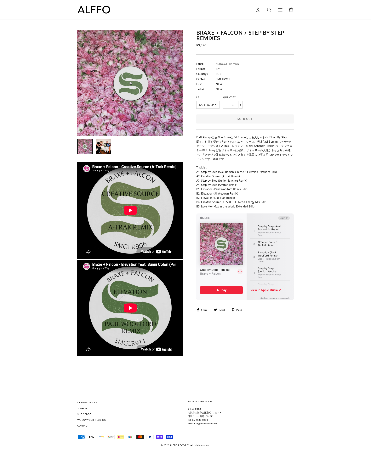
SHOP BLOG (84, 414)
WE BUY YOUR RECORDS (91, 419)
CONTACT (82, 425)
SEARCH (82, 408)
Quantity (229, 97)
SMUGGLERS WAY (228, 63)
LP (197, 97)
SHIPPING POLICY (87, 402)
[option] (130, 83)
